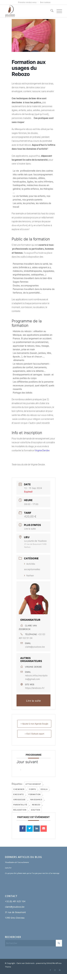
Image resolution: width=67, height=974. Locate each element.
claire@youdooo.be (35, 646)
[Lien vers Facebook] (50, 970)
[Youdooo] (27, 11)
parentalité (20, 805)
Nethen (30, 575)
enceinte (18, 794)
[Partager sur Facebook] (22, 828)
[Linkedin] (37, 828)
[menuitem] (27, 2)
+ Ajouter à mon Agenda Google (34, 724)
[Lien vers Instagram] (55, 970)
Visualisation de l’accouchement (17, 862)
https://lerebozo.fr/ (34, 688)
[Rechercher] (50, 11)
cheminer (18, 789)
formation (35, 794)
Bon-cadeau (45, 2)
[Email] (44, 828)
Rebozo (36, 805)
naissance (36, 799)
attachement (33, 784)
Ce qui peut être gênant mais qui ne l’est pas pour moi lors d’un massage (32, 873)
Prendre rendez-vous (27, 2)
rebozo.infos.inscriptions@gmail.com (36, 677)
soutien (35, 810)
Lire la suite (30, 528)
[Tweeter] (29, 828)
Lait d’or (8, 867)
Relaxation (19, 810)
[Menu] (57, 11)
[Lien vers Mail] (59, 970)
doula (44, 789)
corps (32, 789)
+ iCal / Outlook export (34, 734)
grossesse (19, 799)
